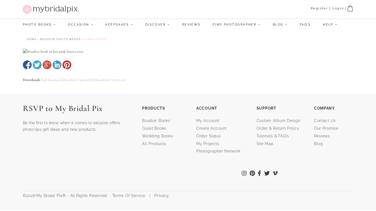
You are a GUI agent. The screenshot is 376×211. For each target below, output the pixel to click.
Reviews (191, 24)
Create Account (211, 128)
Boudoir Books (156, 120)
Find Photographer (234, 24)
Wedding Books (157, 136)
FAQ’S (305, 24)
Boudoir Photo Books (60, 39)
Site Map (265, 143)
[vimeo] (275, 174)
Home (32, 39)
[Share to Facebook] (27, 64)
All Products (154, 143)
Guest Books (154, 128)
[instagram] (244, 174)
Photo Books (37, 24)
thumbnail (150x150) (110, 79)
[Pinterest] (252, 174)
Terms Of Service (126, 195)
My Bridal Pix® (51, 195)
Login (338, 8)
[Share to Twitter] (37, 64)
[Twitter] (267, 174)
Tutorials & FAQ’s (273, 136)
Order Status (208, 136)
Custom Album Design (279, 120)
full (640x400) (52, 79)
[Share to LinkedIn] (57, 64)
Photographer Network (218, 151)
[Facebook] (259, 174)
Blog (278, 24)
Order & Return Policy (278, 128)
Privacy (161, 195)
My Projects (207, 143)
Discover (155, 24)
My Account (207, 120)
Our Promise (326, 128)
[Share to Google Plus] (47, 64)
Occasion (78, 24)
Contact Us (325, 120)
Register (319, 8)
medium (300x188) (79, 79)
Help (328, 24)
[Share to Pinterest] (66, 64)
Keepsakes (117, 24)
